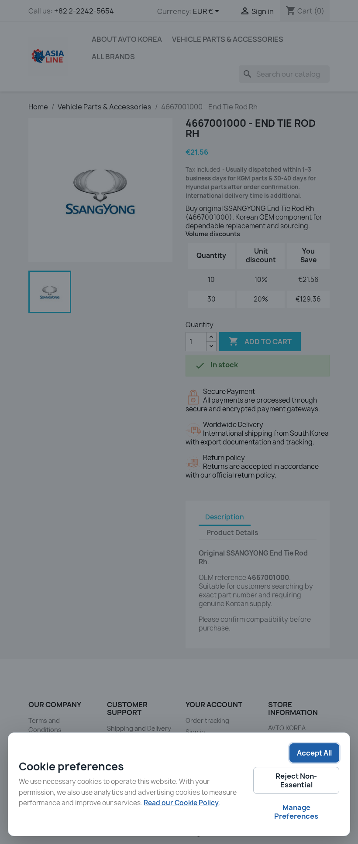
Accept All (314, 753)
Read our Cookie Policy (181, 802)
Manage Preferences (296, 812)
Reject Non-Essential (296, 780)
